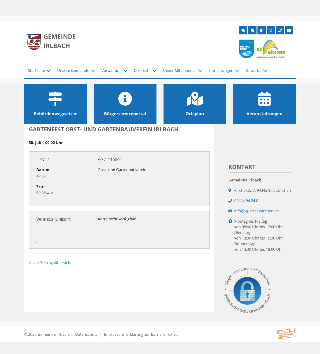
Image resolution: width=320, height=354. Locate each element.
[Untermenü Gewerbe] (265, 71)
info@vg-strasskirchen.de (256, 211)
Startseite (36, 70)
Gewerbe (253, 70)
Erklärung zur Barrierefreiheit (152, 334)
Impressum (114, 334)
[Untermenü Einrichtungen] (237, 71)
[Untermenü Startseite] (49, 71)
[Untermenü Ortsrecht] (154, 71)
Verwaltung (111, 70)
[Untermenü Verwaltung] (125, 71)
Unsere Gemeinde (73, 70)
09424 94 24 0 (246, 200)
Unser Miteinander (179, 70)
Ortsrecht (142, 70)
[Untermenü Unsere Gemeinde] (93, 71)
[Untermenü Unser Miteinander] (200, 71)
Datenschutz (86, 334)
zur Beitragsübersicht (52, 262)
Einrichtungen (220, 70)
